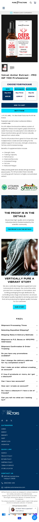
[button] (35, 2)
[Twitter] (12, 420)
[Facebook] (3, 420)
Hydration (5, 444)
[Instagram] (7, 420)
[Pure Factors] (19, 2)
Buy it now (19, 111)
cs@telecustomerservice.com (14, 487)
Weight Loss (5, 441)
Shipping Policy (6, 462)
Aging (3, 429)
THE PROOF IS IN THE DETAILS (19, 229)
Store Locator (7, 468)
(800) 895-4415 (9, 483)
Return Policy (6, 459)
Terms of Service (7, 465)
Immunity (4, 435)
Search (4, 453)
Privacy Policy (6, 456)
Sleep (3, 438)
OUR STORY (19, 307)
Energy (4, 432)
